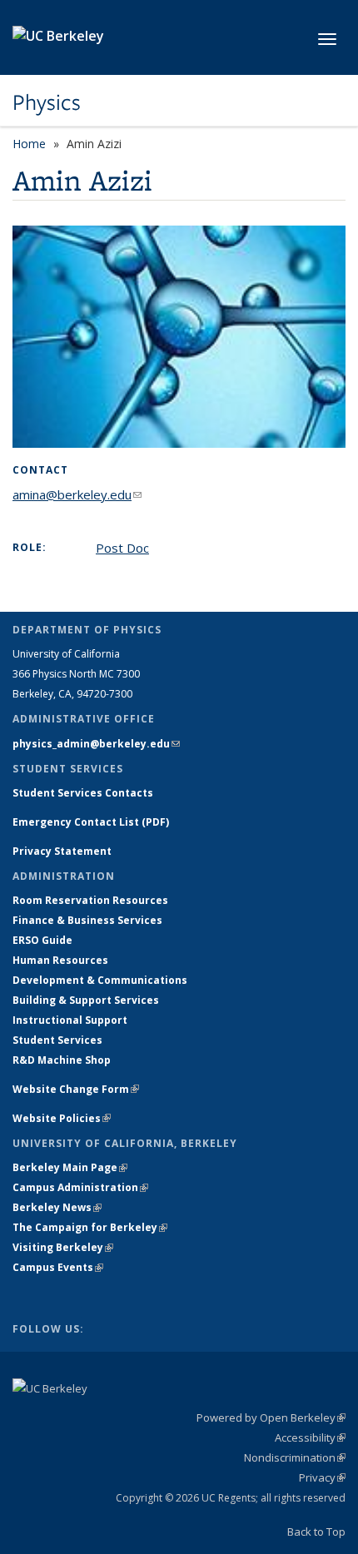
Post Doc (122, 547)
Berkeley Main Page (69, 1167)
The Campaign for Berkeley (89, 1227)
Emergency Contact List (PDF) (90, 822)
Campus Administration (80, 1187)
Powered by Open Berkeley (271, 1417)
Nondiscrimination (295, 1457)
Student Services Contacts (82, 793)
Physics (46, 102)
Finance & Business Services (87, 920)
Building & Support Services (85, 1000)
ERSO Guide (42, 940)
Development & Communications (99, 980)
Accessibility (310, 1437)
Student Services (57, 1040)
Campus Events (57, 1267)
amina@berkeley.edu (77, 494)
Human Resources (60, 960)
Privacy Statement (62, 851)
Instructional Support (69, 1020)
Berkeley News (57, 1207)
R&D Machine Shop (61, 1060)
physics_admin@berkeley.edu (96, 744)
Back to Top (316, 1531)
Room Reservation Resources (90, 900)
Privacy (322, 1477)
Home (29, 143)
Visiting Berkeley (62, 1247)
